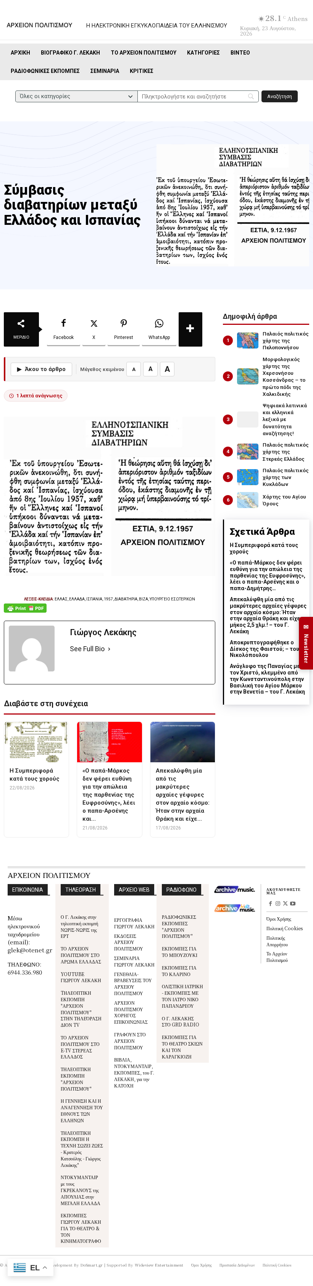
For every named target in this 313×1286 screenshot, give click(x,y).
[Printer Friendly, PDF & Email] (25, 612)
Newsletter (306, 643)
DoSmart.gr (92, 1265)
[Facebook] (270, 904)
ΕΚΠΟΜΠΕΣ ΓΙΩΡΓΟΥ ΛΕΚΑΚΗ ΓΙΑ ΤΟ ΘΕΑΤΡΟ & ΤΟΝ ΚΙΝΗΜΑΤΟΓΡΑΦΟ (81, 1228)
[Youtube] (293, 904)
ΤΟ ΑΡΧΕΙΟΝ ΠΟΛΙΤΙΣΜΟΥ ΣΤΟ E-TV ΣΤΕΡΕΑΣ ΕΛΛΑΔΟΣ (80, 1047)
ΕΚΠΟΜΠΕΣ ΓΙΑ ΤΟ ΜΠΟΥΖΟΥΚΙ (179, 951)
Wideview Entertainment (159, 1265)
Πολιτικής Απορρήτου (277, 940)
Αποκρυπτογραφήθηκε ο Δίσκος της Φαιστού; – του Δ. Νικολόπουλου (268, 648)
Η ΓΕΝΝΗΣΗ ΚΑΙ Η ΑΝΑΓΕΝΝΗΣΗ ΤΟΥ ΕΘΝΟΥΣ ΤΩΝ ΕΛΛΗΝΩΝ (82, 1110)
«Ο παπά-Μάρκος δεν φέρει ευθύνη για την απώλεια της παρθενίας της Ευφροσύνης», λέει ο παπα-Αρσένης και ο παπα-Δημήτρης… (267, 575)
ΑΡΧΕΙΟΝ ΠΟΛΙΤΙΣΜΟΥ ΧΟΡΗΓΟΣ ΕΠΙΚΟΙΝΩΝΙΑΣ (131, 1012)
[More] (190, 329)
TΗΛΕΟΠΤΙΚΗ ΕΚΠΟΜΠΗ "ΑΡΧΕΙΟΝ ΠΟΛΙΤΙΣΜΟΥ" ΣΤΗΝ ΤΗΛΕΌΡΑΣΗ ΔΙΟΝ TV (81, 1008)
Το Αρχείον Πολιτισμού (277, 956)
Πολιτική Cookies (284, 928)
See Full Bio (87, 649)
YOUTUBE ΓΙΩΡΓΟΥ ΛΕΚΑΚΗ (81, 977)
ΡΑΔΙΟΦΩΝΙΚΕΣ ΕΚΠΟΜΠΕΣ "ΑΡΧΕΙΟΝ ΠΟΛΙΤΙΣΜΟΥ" (179, 926)
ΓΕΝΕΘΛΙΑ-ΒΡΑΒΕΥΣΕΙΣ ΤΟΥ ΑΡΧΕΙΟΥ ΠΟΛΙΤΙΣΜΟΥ (133, 983)
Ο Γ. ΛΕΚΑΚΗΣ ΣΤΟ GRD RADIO (180, 1021)
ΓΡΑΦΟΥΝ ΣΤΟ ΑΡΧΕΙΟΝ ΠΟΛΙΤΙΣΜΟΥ (130, 1040)
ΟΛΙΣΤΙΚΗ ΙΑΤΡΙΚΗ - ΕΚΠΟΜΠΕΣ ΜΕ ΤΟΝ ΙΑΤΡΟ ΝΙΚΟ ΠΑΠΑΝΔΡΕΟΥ (182, 995)
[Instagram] (278, 904)
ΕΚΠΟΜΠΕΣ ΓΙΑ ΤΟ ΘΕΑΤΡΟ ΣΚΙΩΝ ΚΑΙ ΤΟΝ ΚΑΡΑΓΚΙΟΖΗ (182, 1046)
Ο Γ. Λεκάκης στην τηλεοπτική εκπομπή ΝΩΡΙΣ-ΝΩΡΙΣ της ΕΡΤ (79, 926)
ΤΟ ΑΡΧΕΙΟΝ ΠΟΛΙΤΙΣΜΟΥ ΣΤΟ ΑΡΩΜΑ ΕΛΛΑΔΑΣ (81, 955)
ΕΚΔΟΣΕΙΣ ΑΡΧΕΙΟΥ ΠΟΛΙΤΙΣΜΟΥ (128, 942)
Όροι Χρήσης (278, 918)
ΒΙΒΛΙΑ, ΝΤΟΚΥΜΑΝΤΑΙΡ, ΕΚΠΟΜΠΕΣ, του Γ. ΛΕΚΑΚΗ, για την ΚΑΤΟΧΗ (134, 1072)
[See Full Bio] (109, 649)
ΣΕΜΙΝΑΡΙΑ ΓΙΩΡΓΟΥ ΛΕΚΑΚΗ (134, 961)
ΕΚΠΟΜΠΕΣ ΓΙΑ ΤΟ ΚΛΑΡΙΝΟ (179, 970)
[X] (285, 904)
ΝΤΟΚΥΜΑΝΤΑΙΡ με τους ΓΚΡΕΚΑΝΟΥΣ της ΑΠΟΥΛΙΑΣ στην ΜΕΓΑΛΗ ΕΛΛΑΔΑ (80, 1190)
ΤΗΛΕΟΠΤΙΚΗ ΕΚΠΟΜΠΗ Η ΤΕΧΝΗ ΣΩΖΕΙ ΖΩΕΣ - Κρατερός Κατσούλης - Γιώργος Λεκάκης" (82, 1148)
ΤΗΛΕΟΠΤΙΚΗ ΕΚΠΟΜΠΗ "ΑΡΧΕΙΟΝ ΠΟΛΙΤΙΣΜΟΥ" (76, 1078)
